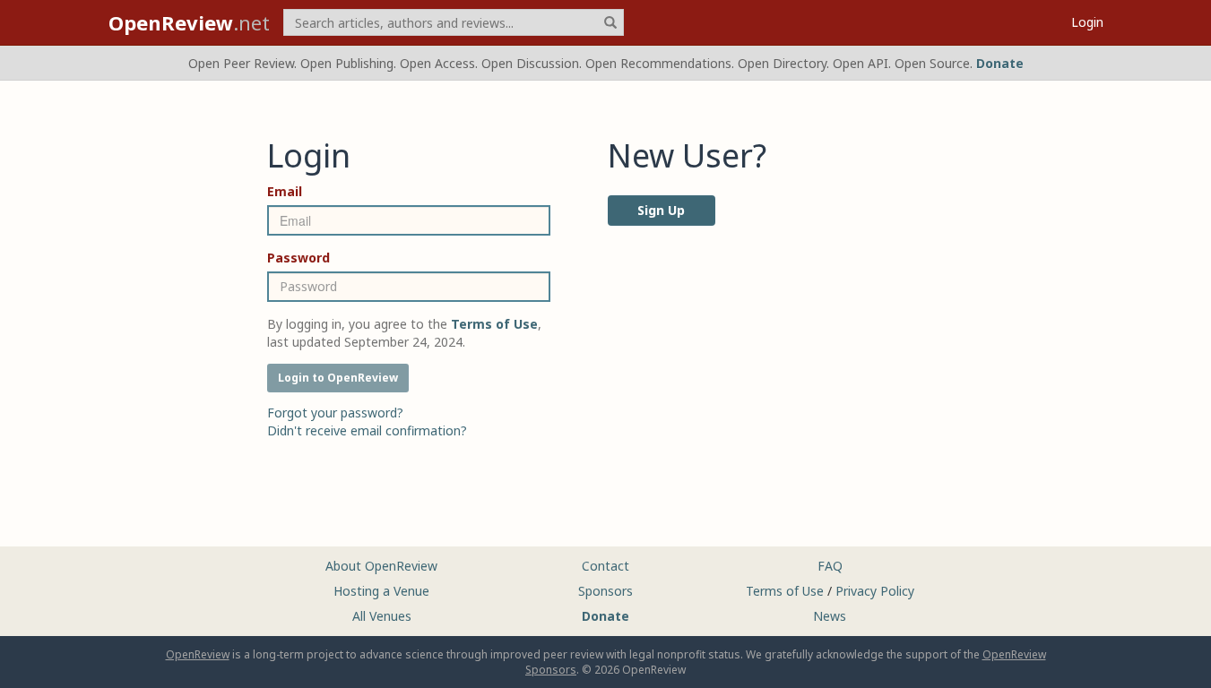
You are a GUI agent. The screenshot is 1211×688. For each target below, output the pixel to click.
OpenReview (197, 654)
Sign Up (661, 210)
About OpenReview (381, 565)
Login (1087, 21)
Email (284, 191)
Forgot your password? (335, 412)
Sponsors (605, 590)
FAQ (830, 565)
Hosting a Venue (381, 590)
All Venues (381, 615)
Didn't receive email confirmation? (367, 430)
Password (298, 257)
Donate (1000, 63)
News (829, 615)
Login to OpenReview (338, 377)
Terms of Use (785, 590)
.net (189, 22)
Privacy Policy (874, 590)
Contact (605, 565)
